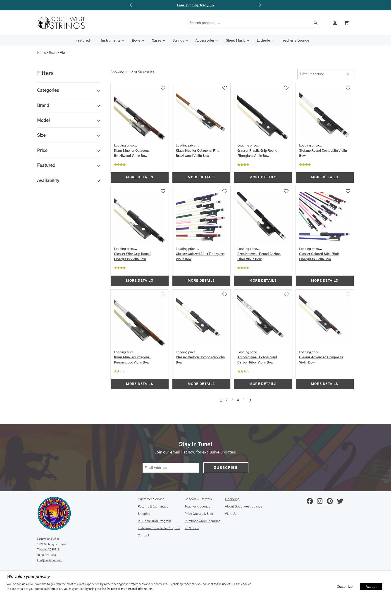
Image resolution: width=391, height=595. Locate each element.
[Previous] (132, 5)
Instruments (111, 40)
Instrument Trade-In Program (159, 528)
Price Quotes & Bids (199, 513)
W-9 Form (192, 528)
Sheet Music (236, 40)
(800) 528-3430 (47, 555)
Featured (83, 40)
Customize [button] (345, 586)
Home (41, 52)
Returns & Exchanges (153, 506)
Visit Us (230, 513)
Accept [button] (371, 586)
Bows (136, 40)
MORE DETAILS (139, 177)
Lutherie (263, 40)
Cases (156, 40)
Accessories (205, 40)
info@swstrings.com (49, 560)
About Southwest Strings (243, 506)
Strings (178, 40)
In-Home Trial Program (154, 521)
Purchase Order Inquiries (202, 521)
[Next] (258, 5)
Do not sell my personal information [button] (130, 588)
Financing (232, 499)
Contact (143, 535)
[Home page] (64, 23)
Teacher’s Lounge (295, 40)
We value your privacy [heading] (28, 577)
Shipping (144, 513)
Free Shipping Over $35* (195, 5)
